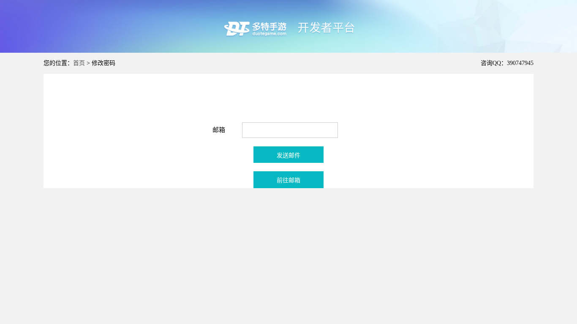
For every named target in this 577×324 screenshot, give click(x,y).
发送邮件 (288, 155)
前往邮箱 (288, 180)
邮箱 (218, 130)
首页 (79, 63)
